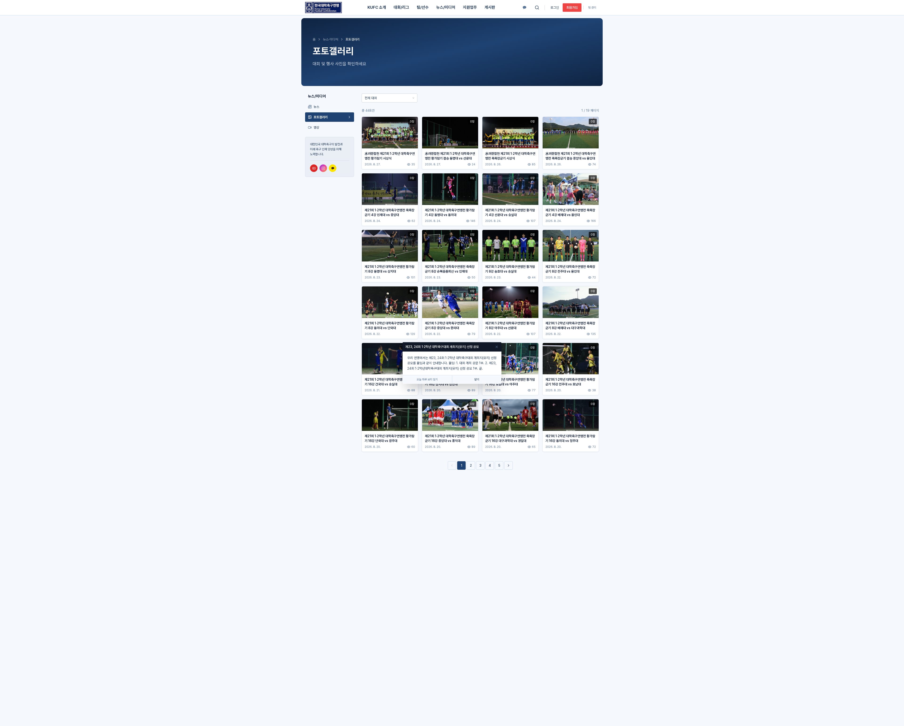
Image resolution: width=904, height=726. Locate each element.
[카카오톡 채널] (525, 8)
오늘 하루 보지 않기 (427, 379)
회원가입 (572, 7)
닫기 (476, 379)
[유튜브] (314, 168)
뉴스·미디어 (330, 39)
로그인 (554, 7)
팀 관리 (592, 7)
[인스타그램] (323, 168)
